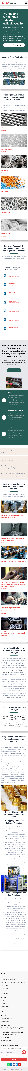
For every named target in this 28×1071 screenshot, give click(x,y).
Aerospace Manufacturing (13, 671)
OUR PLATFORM (5, 1022)
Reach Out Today (14, 370)
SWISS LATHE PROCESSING (25, 718)
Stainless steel (5, 212)
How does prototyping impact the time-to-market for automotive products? (13, 475)
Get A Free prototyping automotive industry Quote (14, 45)
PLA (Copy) (4, 170)
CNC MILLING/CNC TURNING (19, 725)
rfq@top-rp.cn (7, 1041)
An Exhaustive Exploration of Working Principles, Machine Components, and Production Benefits (13, 584)
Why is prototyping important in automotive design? (11, 459)
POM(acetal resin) (6, 233)
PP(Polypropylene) (7, 149)
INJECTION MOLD (5, 718)
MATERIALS (4, 1003)
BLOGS (3, 1001)
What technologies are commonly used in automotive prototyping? (14, 467)
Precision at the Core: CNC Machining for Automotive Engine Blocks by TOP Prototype (13, 633)
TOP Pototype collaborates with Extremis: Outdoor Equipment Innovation (11, 609)
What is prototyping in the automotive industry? (12, 451)
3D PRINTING (11, 725)
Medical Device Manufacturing (13, 718)
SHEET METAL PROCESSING (8, 991)
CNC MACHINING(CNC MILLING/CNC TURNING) (13, 983)
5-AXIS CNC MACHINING (24, 725)
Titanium (4, 128)
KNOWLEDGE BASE (6, 1009)
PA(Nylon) (4, 191)
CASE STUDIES (5, 1006)
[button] (24, 1052)
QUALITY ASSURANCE (7, 1019)
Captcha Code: (7, 1052)
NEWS (3, 1012)
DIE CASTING (5, 988)
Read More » (4, 130)
